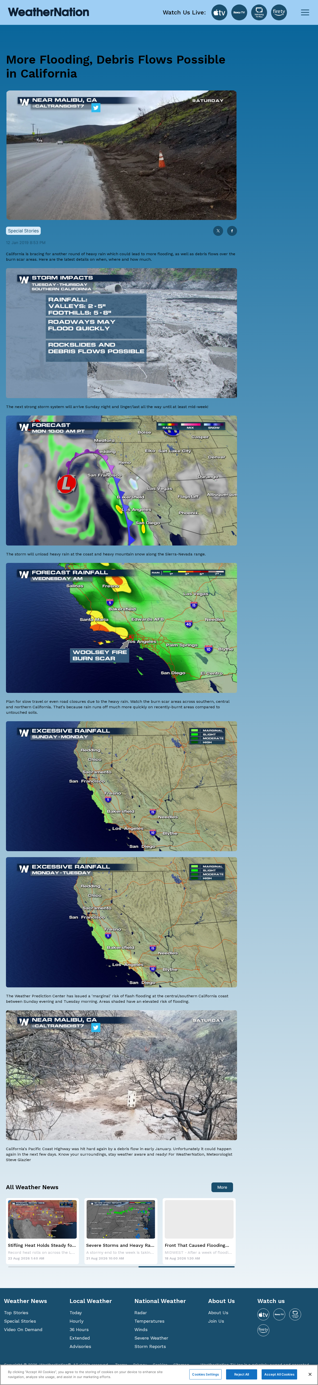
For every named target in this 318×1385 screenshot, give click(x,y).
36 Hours (79, 1329)
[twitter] (218, 231)
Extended (80, 1338)
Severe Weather (151, 1338)
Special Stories (20, 1321)
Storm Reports (150, 1346)
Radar (140, 1312)
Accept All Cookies (279, 1374)
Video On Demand (23, 1329)
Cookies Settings (205, 1374)
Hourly (76, 1321)
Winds (141, 1329)
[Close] (310, 1374)
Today (76, 1312)
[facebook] (232, 231)
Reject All (241, 1374)
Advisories (80, 1346)
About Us (218, 1312)
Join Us (216, 1321)
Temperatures (149, 1321)
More (222, 1187)
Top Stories (16, 1312)
